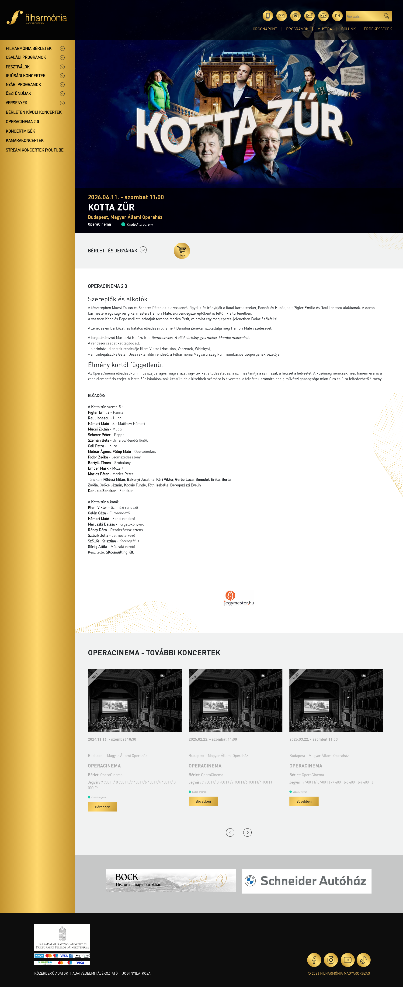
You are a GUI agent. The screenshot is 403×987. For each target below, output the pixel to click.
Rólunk (348, 28)
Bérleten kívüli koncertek (34, 112)
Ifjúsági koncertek (25, 75)
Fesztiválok (18, 66)
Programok (297, 28)
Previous (230, 832)
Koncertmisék (20, 131)
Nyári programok (23, 84)
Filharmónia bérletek (29, 48)
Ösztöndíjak (18, 93)
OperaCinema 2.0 (22, 121)
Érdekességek (378, 28)
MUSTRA (324, 28)
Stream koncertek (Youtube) (35, 149)
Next (247, 832)
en (337, 15)
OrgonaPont (265, 28)
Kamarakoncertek (25, 140)
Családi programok (26, 57)
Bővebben (102, 801)
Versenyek (16, 102)
